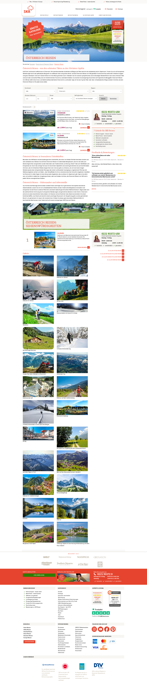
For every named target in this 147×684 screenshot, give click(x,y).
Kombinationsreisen (80, 643)
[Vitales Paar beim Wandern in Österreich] (38, 362)
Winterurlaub (78, 648)
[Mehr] (94, 189)
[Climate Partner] (48, 664)
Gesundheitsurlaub (80, 635)
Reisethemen (73, 15)
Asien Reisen (27, 627)
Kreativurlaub (61, 637)
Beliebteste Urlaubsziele (64, 635)
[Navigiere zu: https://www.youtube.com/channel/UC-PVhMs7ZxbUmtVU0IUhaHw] (100, 629)
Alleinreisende (61, 645)
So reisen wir (88, 15)
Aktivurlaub (78, 633)
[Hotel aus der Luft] (38, 386)
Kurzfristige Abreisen (63, 643)
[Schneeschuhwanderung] (72, 337)
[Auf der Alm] (72, 290)
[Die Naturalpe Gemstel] (38, 338)
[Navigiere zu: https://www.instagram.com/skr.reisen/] (94, 629)
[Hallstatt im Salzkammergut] (38, 484)
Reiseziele (44, 15)
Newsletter (110, 9)
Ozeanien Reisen (28, 635)
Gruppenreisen (79, 641)
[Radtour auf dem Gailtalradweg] (72, 386)
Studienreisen (61, 629)
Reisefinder (58, 15)
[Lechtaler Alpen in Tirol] (38, 461)
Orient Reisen (27, 633)
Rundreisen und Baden (64, 647)
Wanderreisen (61, 650)
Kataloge (120, 9)
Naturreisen (61, 641)
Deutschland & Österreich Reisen (44, 64)
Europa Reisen (28, 637)
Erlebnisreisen (78, 631)
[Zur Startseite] (28, 9)
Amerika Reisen (28, 631)
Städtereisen (61, 633)
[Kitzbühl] (38, 508)
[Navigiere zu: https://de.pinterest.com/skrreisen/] (113, 629)
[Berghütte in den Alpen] (38, 532)
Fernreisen (60, 631)
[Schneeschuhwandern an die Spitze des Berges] (38, 412)
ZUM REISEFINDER (29, 641)
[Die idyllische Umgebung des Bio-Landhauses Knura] (72, 437)
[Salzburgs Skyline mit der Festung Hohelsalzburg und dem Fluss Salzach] (72, 532)
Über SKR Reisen (105, 15)
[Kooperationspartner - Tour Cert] (65, 666)
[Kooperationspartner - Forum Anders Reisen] (81, 666)
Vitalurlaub (78, 637)
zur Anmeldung (39, 575)
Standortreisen (79, 629)
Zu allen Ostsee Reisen (114, 250)
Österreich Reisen (58, 64)
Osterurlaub (61, 652)
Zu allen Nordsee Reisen (114, 260)
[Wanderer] (38, 313)
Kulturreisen (78, 650)
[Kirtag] (38, 433)
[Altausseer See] (72, 362)
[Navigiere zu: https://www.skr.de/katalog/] (35, 30)
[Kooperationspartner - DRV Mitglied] (98, 665)
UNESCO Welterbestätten (81, 627)
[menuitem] (44, 15)
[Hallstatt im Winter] (72, 266)
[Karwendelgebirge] (72, 483)
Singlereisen (78, 639)
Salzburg (60, 233)
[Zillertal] (72, 508)
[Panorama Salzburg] (72, 407)
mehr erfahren (82, 247)
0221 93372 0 (104, 574)
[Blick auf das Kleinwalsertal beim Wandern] (72, 461)
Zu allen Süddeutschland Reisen (111, 257)
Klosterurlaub (61, 639)
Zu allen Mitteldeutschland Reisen (110, 254)
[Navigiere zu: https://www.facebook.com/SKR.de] (106, 629)
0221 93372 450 (111, 112)
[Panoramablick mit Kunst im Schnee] (72, 307)
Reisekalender (61, 648)
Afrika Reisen (27, 629)
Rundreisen (61, 627)
